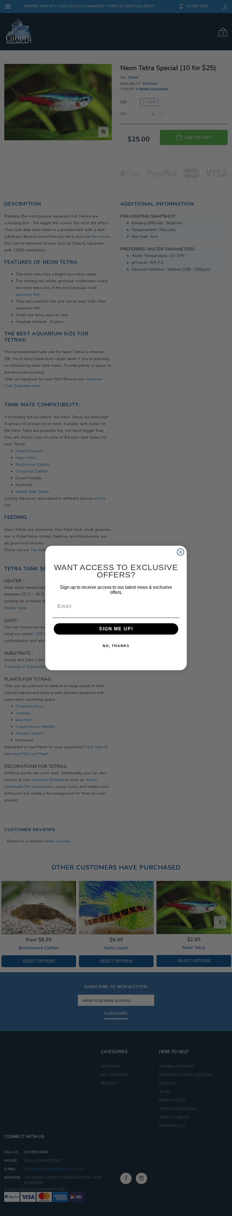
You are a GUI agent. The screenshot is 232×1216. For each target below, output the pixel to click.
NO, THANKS (116, 646)
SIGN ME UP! (116, 628)
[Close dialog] (180, 552)
